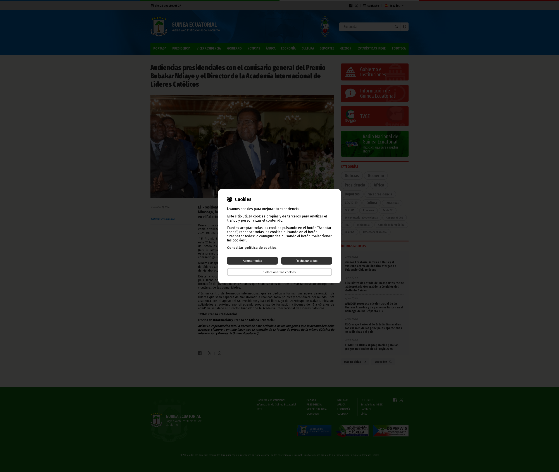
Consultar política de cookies (251, 248)
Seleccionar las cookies (279, 272)
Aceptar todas (252, 260)
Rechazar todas (306, 260)
